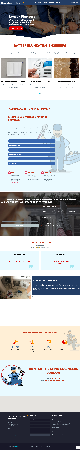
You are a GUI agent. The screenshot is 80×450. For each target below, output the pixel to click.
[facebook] (69, 446)
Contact (58, 2)
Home (34, 2)
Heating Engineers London (18, 446)
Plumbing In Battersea (13, 158)
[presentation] (32, 296)
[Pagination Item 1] (39, 93)
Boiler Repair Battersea (13, 141)
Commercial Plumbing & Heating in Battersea (18, 150)
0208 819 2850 (41, 199)
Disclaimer (42, 446)
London (45, 2)
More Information (12, 163)
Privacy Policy (48, 446)
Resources (51, 2)
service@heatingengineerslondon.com (52, 225)
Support (32, 446)
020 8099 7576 (74, 2)
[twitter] (71, 446)
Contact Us (37, 446)
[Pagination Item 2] (40, 93)
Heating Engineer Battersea (14, 145)
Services (39, 2)
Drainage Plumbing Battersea (15, 154)
